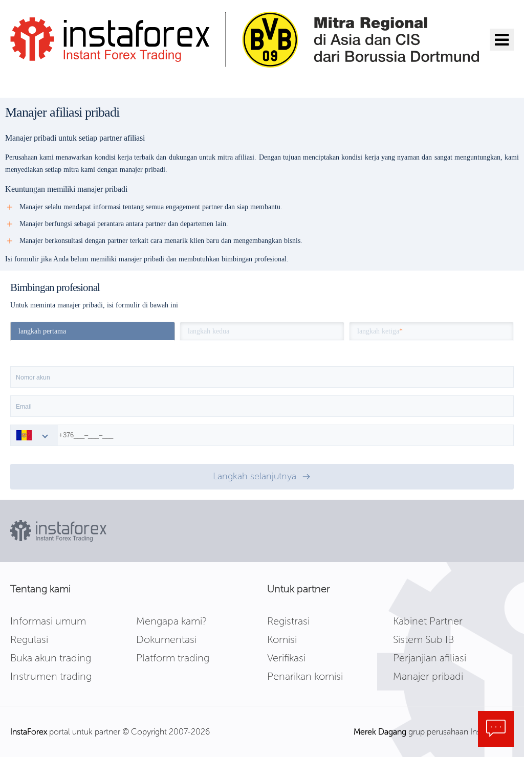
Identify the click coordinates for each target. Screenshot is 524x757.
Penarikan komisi (305, 676)
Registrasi (288, 621)
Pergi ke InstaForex (68, 81)
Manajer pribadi (428, 676)
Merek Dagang (380, 732)
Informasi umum (48, 621)
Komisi (282, 639)
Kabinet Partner (428, 621)
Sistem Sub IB (423, 639)
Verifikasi (286, 658)
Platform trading (172, 658)
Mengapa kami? (171, 621)
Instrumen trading (51, 676)
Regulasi (29, 639)
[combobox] (34, 435)
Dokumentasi (166, 639)
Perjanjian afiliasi (429, 658)
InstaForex (28, 732)
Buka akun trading (50, 658)
